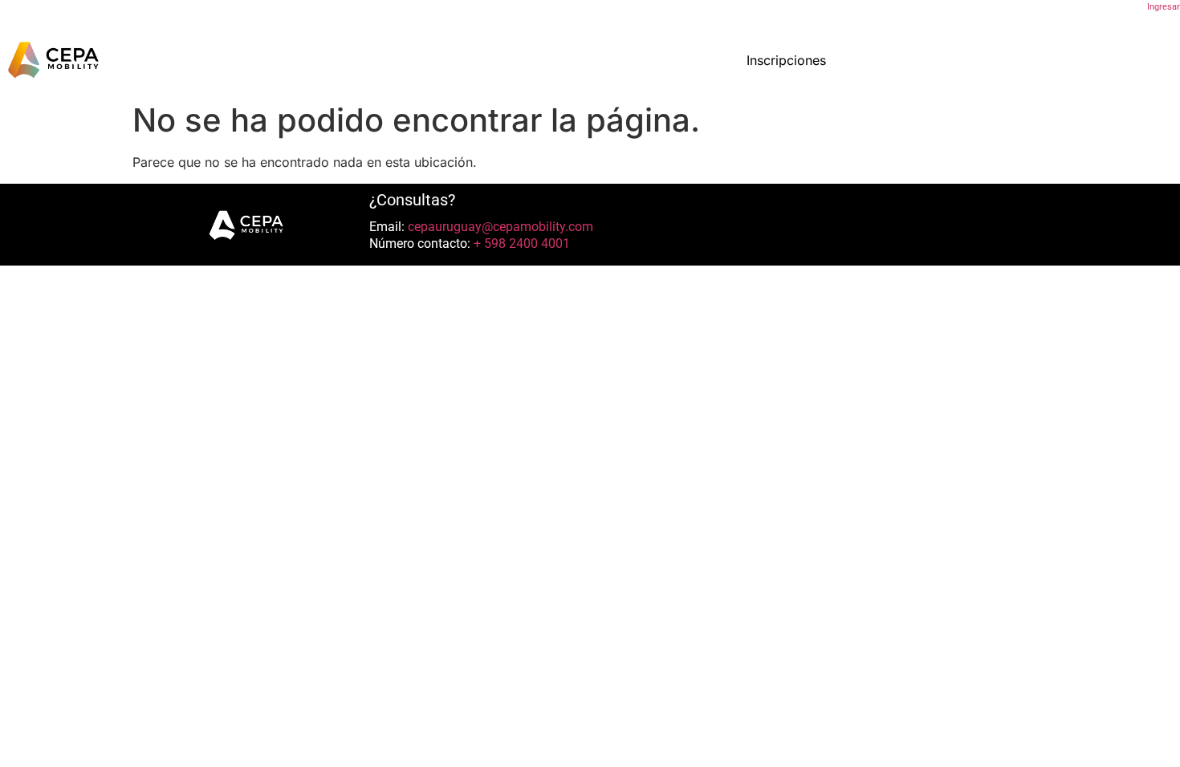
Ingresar (1163, 7)
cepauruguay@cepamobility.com (499, 226)
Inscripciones (786, 60)
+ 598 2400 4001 (520, 243)
